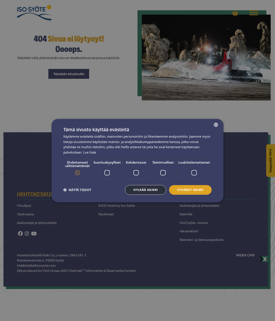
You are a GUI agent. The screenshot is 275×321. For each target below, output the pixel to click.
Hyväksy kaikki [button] (190, 190)
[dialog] (137, 160)
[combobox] (216, 124)
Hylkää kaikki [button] (145, 190)
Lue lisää (89, 152)
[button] (77, 189)
